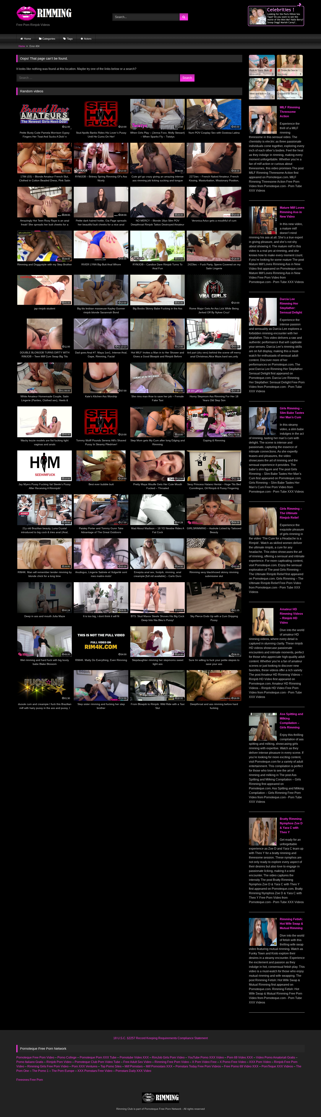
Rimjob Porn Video (59, 1061)
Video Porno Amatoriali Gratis (275, 1057)
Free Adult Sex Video (137, 1061)
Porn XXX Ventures (84, 1066)
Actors (87, 38)
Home (27, 38)
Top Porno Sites (110, 1066)
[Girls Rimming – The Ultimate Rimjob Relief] (263, 534)
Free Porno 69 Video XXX (241, 1066)
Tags (70, 38)
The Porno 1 (40, 1070)
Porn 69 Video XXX (240, 1057)
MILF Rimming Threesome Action (290, 112)
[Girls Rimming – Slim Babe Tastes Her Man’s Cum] (263, 434)
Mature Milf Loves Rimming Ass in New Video (292, 212)
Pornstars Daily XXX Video (133, 1070)
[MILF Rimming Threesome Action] (263, 132)
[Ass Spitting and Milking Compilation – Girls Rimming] (263, 739)
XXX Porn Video (260, 1061)
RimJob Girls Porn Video (168, 1057)
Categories (48, 38)
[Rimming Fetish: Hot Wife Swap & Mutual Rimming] (263, 944)
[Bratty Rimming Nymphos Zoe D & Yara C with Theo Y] (263, 844)
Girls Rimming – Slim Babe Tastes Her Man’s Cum (292, 413)
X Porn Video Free (204, 1061)
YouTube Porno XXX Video (206, 1057)
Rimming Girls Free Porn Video (48, 1066)
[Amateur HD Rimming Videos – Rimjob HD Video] (263, 634)
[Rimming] (44, 13)
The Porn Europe (63, 1070)
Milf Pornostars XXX (159, 1066)
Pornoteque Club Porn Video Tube (97, 1061)
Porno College (67, 1057)
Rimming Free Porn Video (172, 1061)
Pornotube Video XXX (134, 1057)
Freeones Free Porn (29, 1079)
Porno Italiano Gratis (29, 1061)
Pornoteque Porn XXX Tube (98, 1057)
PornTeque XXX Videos (277, 1066)
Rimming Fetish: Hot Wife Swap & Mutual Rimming (291, 924)
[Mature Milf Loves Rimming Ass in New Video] (263, 233)
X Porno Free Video (233, 1061)
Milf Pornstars (134, 1066)
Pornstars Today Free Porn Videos (198, 1066)
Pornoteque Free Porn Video (35, 1057)
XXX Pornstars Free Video (94, 1070)
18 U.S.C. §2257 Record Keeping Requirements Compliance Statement (160, 1038)
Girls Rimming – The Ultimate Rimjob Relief (291, 513)
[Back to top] (309, 1106)
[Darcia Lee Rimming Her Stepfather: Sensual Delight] (263, 324)
